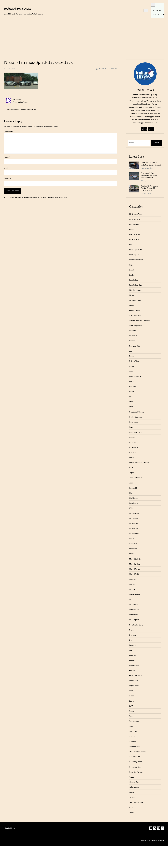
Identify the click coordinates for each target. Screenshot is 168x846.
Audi (131, 244)
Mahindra (133, 549)
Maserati (132, 579)
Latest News (134, 533)
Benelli (132, 270)
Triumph (132, 741)
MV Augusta (134, 620)
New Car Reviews (136, 625)
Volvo (131, 792)
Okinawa (132, 635)
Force (131, 402)
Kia (130, 493)
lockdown (133, 544)
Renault (132, 670)
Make (131, 554)
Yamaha (132, 797)
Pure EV (132, 660)
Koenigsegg (133, 503)
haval (131, 427)
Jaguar (131, 472)
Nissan (132, 630)
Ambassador (134, 224)
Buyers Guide (134, 310)
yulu (131, 807)
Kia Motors (133, 498)
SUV (131, 706)
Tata (130, 716)
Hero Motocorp (135, 432)
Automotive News (136, 259)
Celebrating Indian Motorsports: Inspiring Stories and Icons (149, 175)
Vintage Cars (134, 782)
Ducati (131, 366)
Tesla (131, 726)
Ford (131, 407)
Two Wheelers (134, 757)
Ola (130, 640)
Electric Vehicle (135, 376)
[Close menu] (153, 5)
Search (156, 143)
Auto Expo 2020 (135, 254)
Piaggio (132, 650)
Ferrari (131, 391)
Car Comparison (135, 325)
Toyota (132, 736)
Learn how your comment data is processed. (51, 197)
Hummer (132, 442)
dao (130, 351)
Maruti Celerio (135, 559)
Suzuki (131, 711)
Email (6, 168)
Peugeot (132, 645)
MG (130, 599)
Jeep (131, 483)
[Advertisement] (84, 39)
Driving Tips (134, 361)
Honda (132, 437)
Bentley (132, 275)
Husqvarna (133, 447)
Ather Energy (134, 239)
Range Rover (134, 665)
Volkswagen (134, 787)
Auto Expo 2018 (135, 249)
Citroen (132, 341)
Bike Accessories (135, 290)
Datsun (132, 356)
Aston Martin (134, 234)
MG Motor (133, 604)
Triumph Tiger (134, 746)
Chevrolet (133, 336)
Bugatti (132, 305)
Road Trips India (135, 675)
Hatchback (133, 422)
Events (132, 381)
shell (131, 691)
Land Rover (133, 518)
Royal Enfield (134, 685)
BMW (131, 295)
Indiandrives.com (17, 9)
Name (7, 157)
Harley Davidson (135, 417)
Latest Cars (133, 528)
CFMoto (132, 331)
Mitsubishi (133, 615)
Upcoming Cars (135, 767)
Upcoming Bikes (135, 762)
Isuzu (131, 467)
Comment (8, 132)
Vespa (131, 777)
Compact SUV (134, 346)
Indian (131, 457)
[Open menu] (146, 10)
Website (7, 178)
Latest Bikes (134, 523)
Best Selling (133, 280)
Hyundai (132, 452)
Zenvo (131, 812)
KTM (131, 508)
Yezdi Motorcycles (136, 802)
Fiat (130, 396)
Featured (132, 386)
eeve (131, 371)
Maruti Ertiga (134, 564)
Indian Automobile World (139, 462)
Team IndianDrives (20, 102)
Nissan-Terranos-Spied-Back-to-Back (21, 109)
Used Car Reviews (136, 772)
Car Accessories (135, 315)
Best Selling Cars (135, 285)
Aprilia (131, 229)
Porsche (132, 655)
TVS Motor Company (137, 751)
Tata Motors (134, 721)
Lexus (131, 538)
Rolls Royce (133, 680)
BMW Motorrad (135, 300)
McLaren (132, 589)
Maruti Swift (134, 574)
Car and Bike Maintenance (139, 320)
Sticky (131, 701)
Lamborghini (134, 513)
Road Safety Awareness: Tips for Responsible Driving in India (149, 188)
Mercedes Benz (135, 594)
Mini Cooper (134, 609)
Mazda (132, 584)
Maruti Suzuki (134, 569)
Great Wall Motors (136, 412)
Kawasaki (133, 488)
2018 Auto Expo (135, 219)
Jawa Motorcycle (136, 478)
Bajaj (131, 265)
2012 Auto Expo (135, 214)
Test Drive (133, 731)
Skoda (131, 696)
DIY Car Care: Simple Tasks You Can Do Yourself (151, 164)
